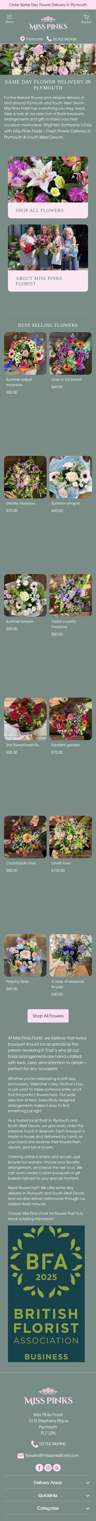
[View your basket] (86, 18)
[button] (48, 1481)
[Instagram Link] (48, 1467)
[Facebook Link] (40, 1467)
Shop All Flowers (48, 1015)
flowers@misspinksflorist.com (52, 1455)
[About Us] (48, 247)
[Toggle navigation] (9, 19)
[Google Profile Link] (57, 1467)
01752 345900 (64, 39)
